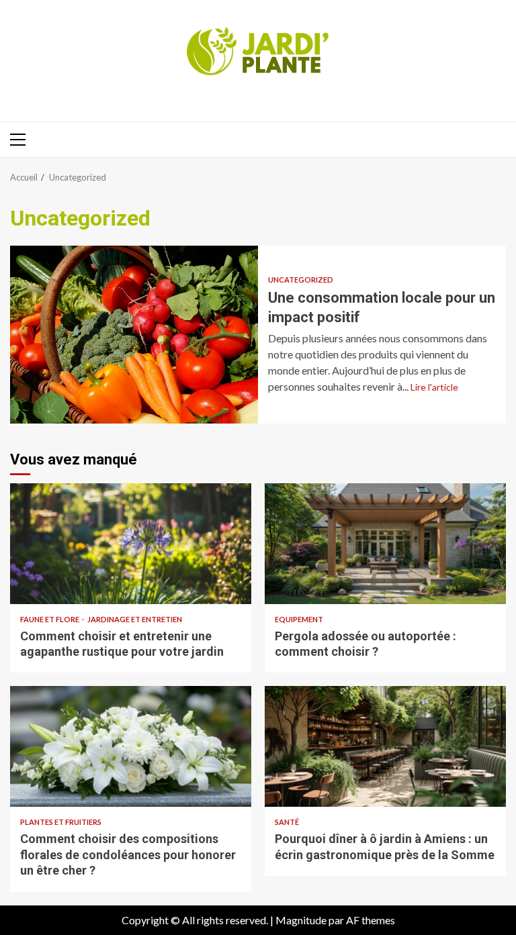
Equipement (299, 619)
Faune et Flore (50, 619)
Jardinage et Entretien (134, 619)
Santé (287, 822)
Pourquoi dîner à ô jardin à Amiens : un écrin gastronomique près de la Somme (385, 746)
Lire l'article (434, 387)
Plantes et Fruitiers (60, 822)
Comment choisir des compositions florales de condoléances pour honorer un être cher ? (130, 746)
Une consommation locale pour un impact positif (134, 335)
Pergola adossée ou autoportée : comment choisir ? (385, 543)
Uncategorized (300, 279)
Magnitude (301, 920)
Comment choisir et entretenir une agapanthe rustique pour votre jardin (130, 543)
